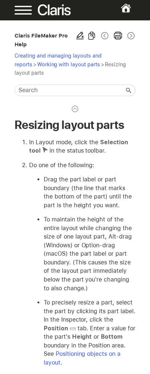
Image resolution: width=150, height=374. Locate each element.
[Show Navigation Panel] (20, 10)
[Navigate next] (130, 35)
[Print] (118, 35)
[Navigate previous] (105, 35)
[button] (128, 90)
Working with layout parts (68, 64)
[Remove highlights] (80, 35)
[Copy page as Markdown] (91, 35)
